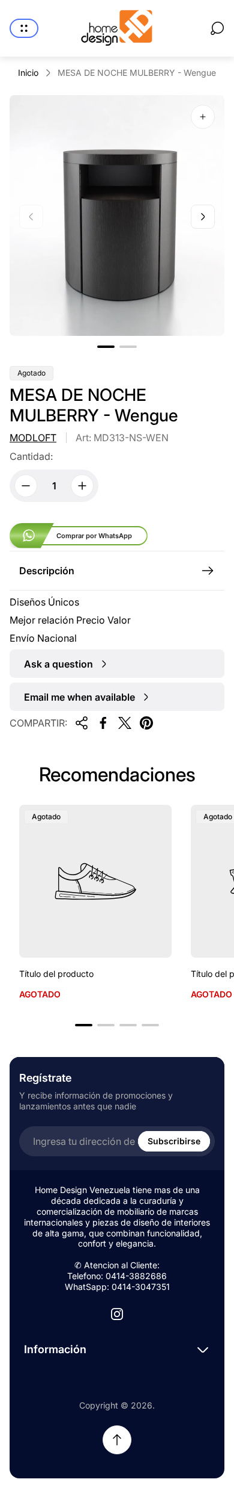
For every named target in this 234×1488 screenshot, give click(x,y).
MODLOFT (33, 438)
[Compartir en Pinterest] (146, 723)
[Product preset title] (95, 881)
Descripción (46, 571)
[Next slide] (203, 217)
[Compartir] (81, 723)
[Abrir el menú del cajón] (24, 28)
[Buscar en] (217, 28)
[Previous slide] (31, 217)
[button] (106, 347)
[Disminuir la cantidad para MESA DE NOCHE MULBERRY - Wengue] (25, 485)
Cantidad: (31, 456)
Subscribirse (174, 1141)
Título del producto (56, 974)
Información (55, 1349)
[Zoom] (203, 117)
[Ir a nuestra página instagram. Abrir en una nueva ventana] (117, 1314)
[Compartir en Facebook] (103, 723)
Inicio (28, 72)
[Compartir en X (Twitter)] (125, 723)
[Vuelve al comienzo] (117, 1439)
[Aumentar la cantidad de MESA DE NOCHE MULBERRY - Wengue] (82, 485)
